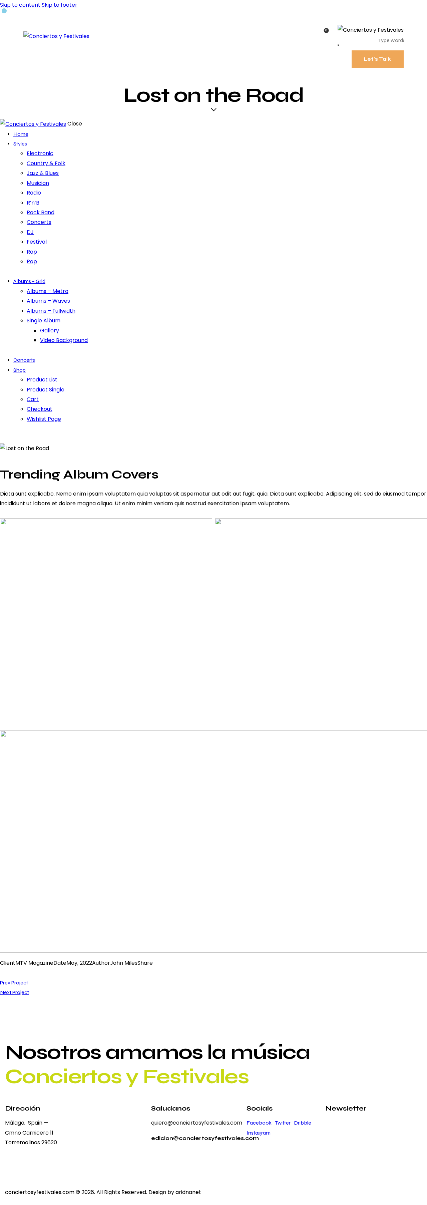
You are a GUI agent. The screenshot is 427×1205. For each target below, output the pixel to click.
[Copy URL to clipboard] (34, 972)
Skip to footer (59, 5)
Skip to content (20, 5)
